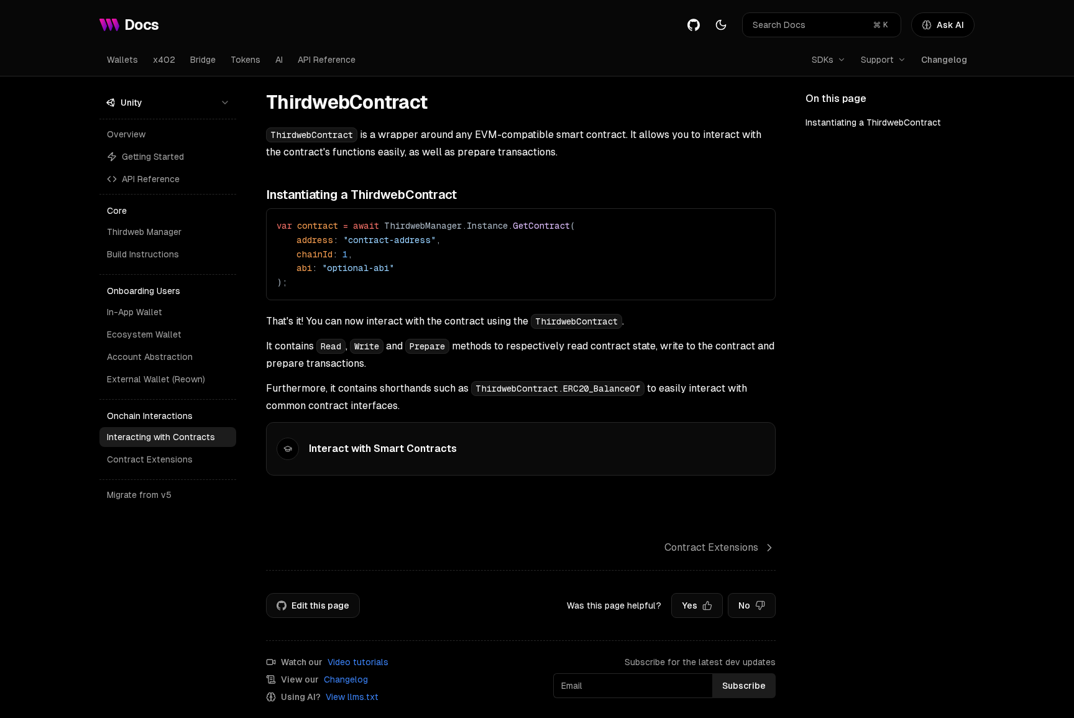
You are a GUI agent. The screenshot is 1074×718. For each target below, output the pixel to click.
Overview (126, 134)
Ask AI (950, 25)
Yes (689, 605)
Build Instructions (143, 254)
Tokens (245, 60)
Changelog (944, 60)
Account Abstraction (150, 357)
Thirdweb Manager (144, 232)
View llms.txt (352, 697)
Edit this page (320, 605)
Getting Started (153, 157)
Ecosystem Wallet (144, 334)
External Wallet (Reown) (156, 379)
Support (877, 60)
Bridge (203, 60)
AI (279, 60)
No (744, 605)
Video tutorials (358, 662)
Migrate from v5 (139, 495)
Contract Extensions (150, 459)
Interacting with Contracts (161, 437)
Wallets (122, 60)
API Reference (327, 60)
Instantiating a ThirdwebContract (873, 122)
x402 (164, 60)
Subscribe (744, 686)
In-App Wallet (134, 312)
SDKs (822, 60)
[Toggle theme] (721, 24)
